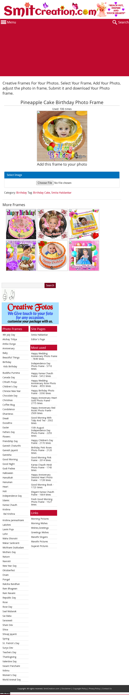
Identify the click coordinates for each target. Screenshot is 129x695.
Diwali (6, 418)
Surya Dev (8, 647)
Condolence (9, 409)
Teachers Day (9, 652)
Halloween (8, 473)
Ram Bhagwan (10, 588)
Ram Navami (9, 593)
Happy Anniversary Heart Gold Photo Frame (44, 399)
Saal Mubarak (9, 611)
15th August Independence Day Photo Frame (40, 430)
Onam (6, 575)
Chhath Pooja (10, 382)
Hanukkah (8, 477)
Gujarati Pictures (39, 546)
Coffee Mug (9, 404)
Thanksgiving (9, 657)
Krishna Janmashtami (13, 520)
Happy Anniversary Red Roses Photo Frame (43, 409)
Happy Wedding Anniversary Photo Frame (44, 355)
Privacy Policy (94, 689)
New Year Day (10, 565)
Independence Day (12, 495)
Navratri (7, 561)
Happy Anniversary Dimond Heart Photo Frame (42, 477)
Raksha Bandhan (11, 584)
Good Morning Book (41, 484)
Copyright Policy (80, 689)
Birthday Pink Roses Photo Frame (41, 449)
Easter (6, 427)
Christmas (8, 400)
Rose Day (7, 606)
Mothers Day (9, 552)
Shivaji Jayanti (10, 634)
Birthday (21, 192)
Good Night (9, 464)
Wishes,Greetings (40, 528)
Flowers (6, 436)
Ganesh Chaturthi (12, 445)
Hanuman (7, 482)
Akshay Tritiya (10, 339)
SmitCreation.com (51, 689)
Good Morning (10, 459)
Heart (5, 486)
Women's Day (9, 675)
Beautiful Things (11, 357)
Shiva (5, 629)
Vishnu (6, 670)
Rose (5, 602)
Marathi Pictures (39, 541)
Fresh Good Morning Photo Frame (41, 500)
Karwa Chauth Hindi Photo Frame (41, 466)
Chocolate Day (10, 395)
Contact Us (107, 689)
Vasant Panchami (11, 666)
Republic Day (9, 597)
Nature (6, 556)
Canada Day (9, 377)
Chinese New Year (12, 391)
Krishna (6, 509)
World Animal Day (12, 679)
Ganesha (7, 454)
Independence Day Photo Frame (40, 364)
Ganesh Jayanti (10, 450)
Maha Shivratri (10, 538)
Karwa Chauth (10, 505)
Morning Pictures (40, 518)
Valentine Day (10, 661)
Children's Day (10, 386)
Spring (6, 638)
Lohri (5, 534)
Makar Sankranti (11, 543)
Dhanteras (8, 414)
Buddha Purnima (11, 373)
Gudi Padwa (9, 468)
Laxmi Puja (8, 529)
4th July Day (9, 334)
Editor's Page (38, 339)
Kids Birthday (10, 366)
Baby (5, 353)
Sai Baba (7, 616)
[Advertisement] (64, 51)
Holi (5, 491)
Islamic (6, 500)
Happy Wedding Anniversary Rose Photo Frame (43, 383)
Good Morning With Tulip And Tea (41, 419)
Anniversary (9, 348)
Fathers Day (9, 432)
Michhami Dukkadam (13, 547)
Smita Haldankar (61, 192)
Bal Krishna (9, 514)
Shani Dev (8, 625)
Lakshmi (7, 524)
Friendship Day (10, 441)
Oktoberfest (9, 570)
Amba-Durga (9, 344)
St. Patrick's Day (11, 643)
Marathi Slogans (39, 537)
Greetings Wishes (40, 532)
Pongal (6, 579)
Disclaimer (66, 689)
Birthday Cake (41, 192)
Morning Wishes (39, 523)
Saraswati (7, 620)
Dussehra (7, 423)
